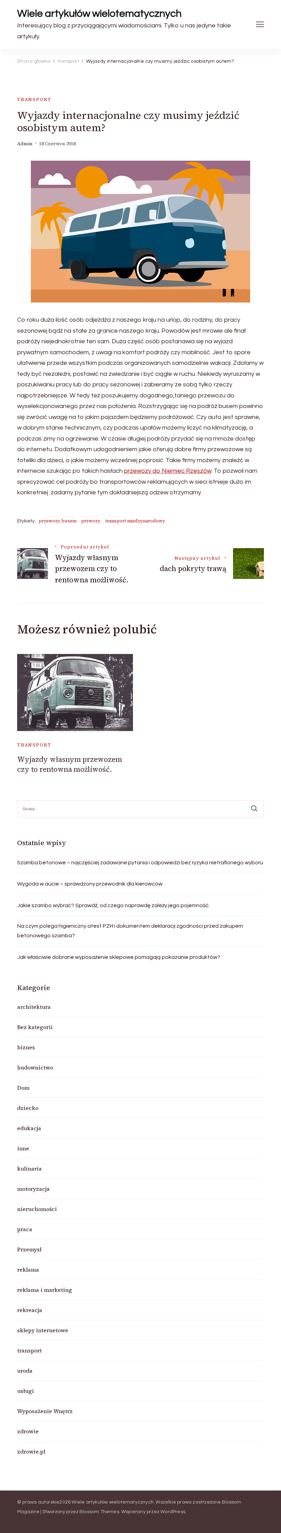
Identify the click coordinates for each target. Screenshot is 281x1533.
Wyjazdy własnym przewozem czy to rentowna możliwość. (69, 764)
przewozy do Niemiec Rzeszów (167, 471)
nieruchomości (37, 1209)
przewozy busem (57, 521)
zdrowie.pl (31, 1451)
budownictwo (35, 1067)
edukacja (29, 1128)
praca (24, 1229)
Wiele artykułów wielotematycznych (99, 13)
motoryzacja (33, 1188)
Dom (23, 1087)
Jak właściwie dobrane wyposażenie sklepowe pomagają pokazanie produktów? (118, 957)
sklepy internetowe (42, 1330)
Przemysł (29, 1249)
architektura (34, 1007)
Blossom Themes (99, 1511)
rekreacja (29, 1310)
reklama (28, 1269)
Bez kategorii (35, 1027)
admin (25, 143)
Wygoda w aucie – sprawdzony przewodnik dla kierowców (89, 884)
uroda (25, 1370)
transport (34, 99)
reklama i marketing (44, 1290)
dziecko (27, 1108)
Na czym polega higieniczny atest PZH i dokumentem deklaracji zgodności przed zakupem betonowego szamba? (130, 930)
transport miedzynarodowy (135, 521)
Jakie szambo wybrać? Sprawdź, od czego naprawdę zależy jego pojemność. (113, 905)
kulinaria (29, 1168)
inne (23, 1148)
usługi (25, 1391)
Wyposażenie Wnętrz (45, 1411)
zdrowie (28, 1431)
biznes (26, 1047)
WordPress (172, 1511)
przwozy (90, 521)
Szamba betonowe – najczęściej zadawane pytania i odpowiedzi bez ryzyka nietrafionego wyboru (140, 862)
